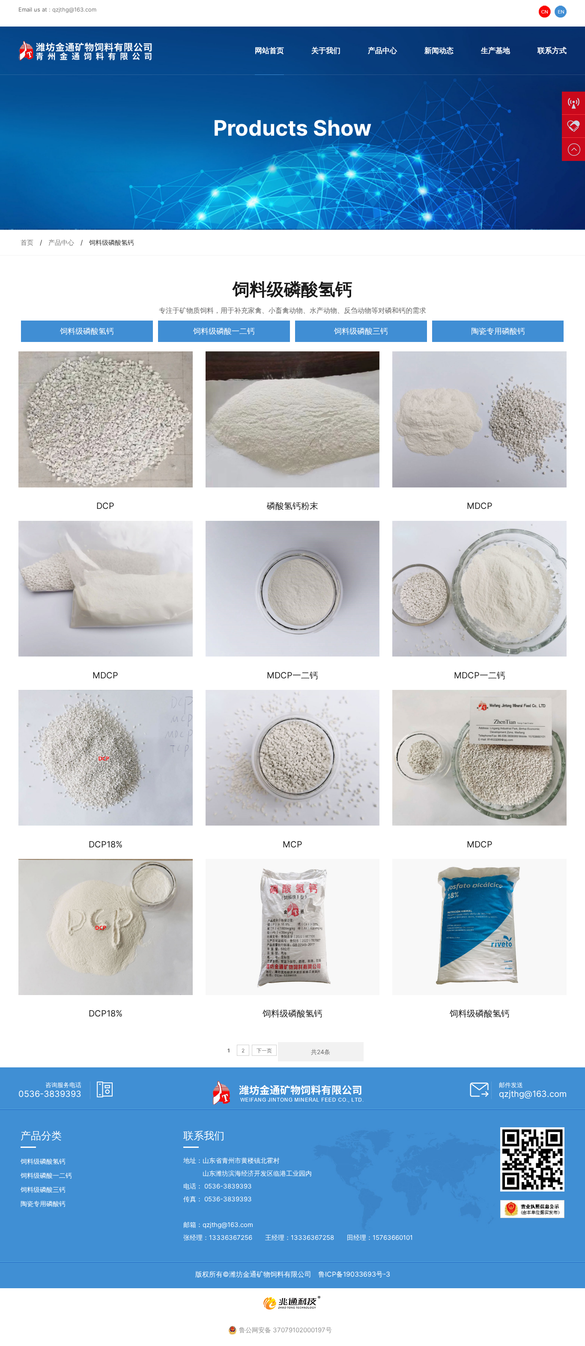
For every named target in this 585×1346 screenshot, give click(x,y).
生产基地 (495, 50)
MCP (292, 844)
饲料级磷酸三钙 (361, 331)
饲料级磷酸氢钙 (87, 331)
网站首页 (269, 50)
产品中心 (382, 50)
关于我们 (325, 50)
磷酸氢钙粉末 (292, 506)
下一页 (264, 1050)
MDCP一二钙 (292, 675)
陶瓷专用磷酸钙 (498, 331)
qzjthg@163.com (74, 9)
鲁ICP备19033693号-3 (354, 1274)
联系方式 (552, 50)
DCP (105, 506)
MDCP (479, 506)
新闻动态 (439, 50)
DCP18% (105, 844)
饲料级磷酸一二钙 (224, 331)
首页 (27, 242)
